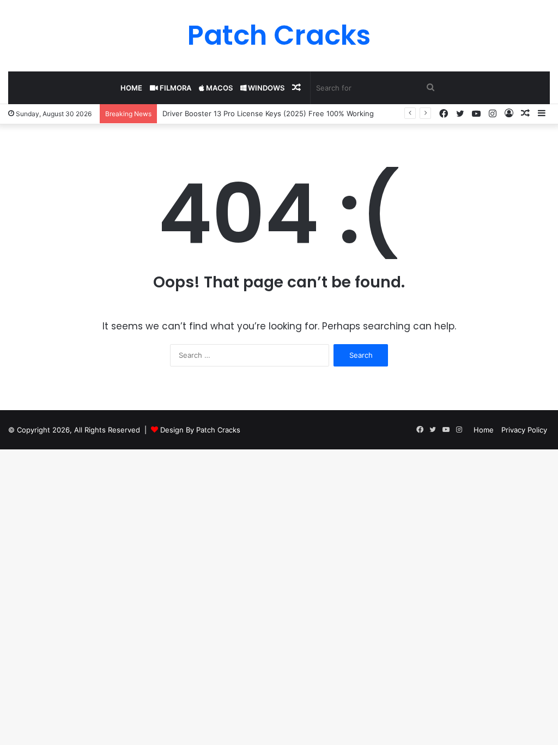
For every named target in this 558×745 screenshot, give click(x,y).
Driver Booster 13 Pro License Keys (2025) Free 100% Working (268, 113)
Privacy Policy (524, 429)
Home (131, 87)
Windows (265, 87)
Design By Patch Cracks (200, 429)
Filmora (174, 87)
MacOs (218, 87)
